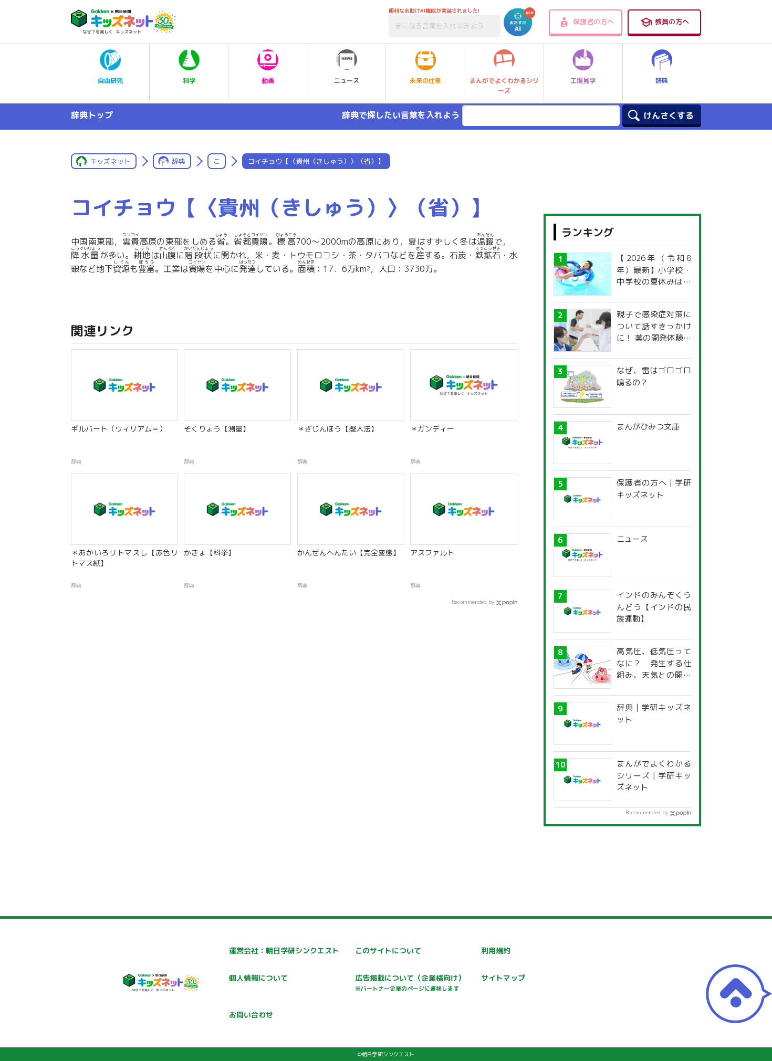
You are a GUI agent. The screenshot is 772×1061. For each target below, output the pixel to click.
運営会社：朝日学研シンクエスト (284, 950)
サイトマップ (503, 978)
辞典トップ (92, 115)
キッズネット (110, 161)
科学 (189, 80)
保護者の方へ (593, 21)
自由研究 (110, 80)
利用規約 (495, 950)
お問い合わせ (251, 1015)
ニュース (346, 80)
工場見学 (583, 80)
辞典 (661, 80)
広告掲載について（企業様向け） (410, 982)
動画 (268, 80)
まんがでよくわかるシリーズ (504, 85)
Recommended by (473, 601)
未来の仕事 (425, 80)
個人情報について (258, 978)
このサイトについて (388, 950)
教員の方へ (672, 21)
